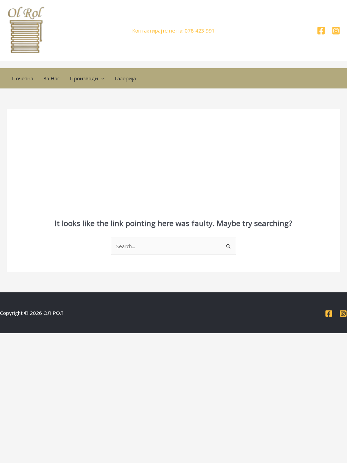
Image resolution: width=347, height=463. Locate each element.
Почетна (22, 78)
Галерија (125, 78)
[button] (101, 78)
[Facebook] (321, 30)
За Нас (51, 78)
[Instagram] (336, 30)
